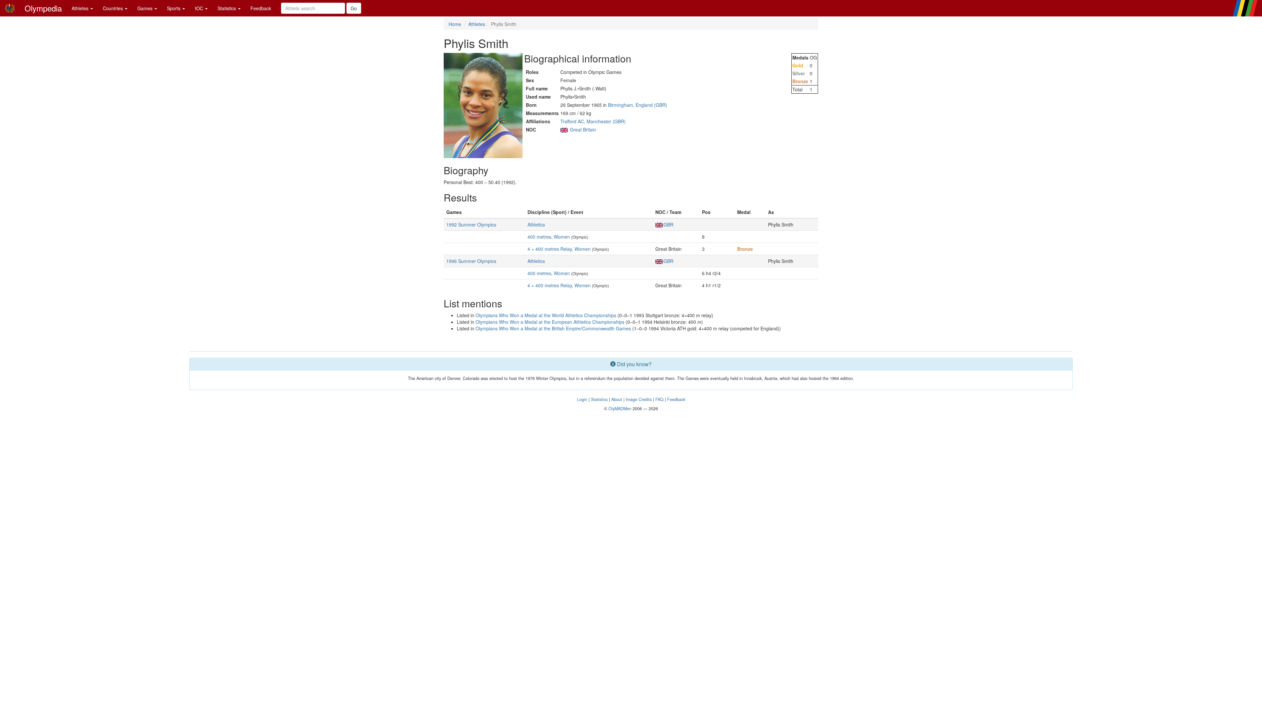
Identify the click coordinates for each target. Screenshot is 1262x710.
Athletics (536, 224)
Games (145, 8)
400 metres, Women (548, 236)
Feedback (260, 8)
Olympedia (43, 8)
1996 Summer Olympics (471, 261)
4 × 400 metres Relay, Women (559, 249)
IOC (199, 8)
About (616, 399)
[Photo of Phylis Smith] (483, 105)
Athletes (81, 8)
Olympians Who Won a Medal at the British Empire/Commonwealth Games (553, 328)
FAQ (659, 399)
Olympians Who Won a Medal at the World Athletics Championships (546, 315)
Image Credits (639, 399)
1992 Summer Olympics (471, 224)
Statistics (227, 8)
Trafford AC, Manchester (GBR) (593, 121)
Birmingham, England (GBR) (637, 105)
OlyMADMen (619, 409)
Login (582, 399)
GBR (668, 224)
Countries (113, 8)
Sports (174, 8)
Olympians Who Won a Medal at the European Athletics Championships (550, 322)
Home (455, 24)
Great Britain (583, 129)
